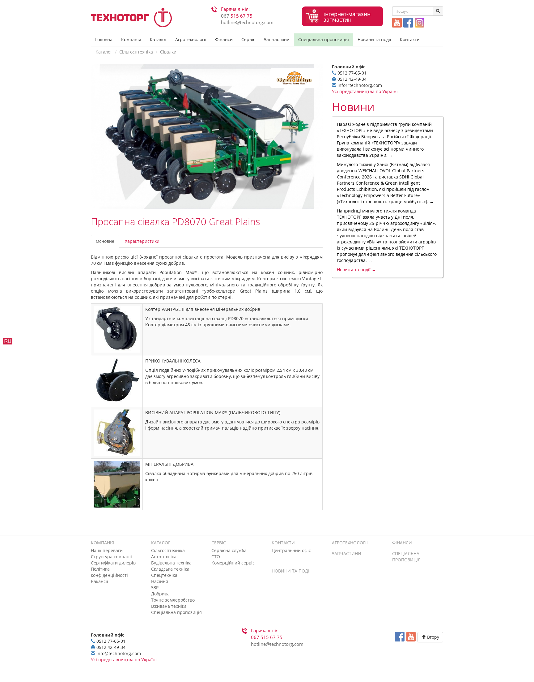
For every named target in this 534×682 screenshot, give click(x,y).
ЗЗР (155, 587)
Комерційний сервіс (233, 563)
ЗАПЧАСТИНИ (346, 553)
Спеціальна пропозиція (323, 39)
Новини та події (374, 39)
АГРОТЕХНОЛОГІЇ (350, 543)
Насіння (159, 581)
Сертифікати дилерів (113, 563)
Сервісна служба (229, 550)
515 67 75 (236, 16)
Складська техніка (170, 569)
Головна (103, 39)
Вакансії (99, 581)
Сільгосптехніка (136, 52)
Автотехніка (163, 557)
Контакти (410, 39)
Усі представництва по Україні (365, 91)
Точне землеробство (173, 600)
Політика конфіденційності (109, 572)
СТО (215, 557)
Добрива (160, 594)
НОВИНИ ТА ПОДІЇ (291, 571)
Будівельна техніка (171, 563)
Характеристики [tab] (142, 241)
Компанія (131, 39)
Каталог (158, 39)
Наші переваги (107, 550)
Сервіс (248, 39)
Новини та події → (356, 269)
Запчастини (277, 39)
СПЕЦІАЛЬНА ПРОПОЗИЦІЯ (406, 557)
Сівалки (168, 52)
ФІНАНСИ (402, 543)
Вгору (432, 637)
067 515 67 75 (266, 637)
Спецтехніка (164, 575)
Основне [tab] (105, 241)
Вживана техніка (169, 606)
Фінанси (224, 39)
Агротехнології (190, 39)
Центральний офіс (291, 550)
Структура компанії (111, 557)
